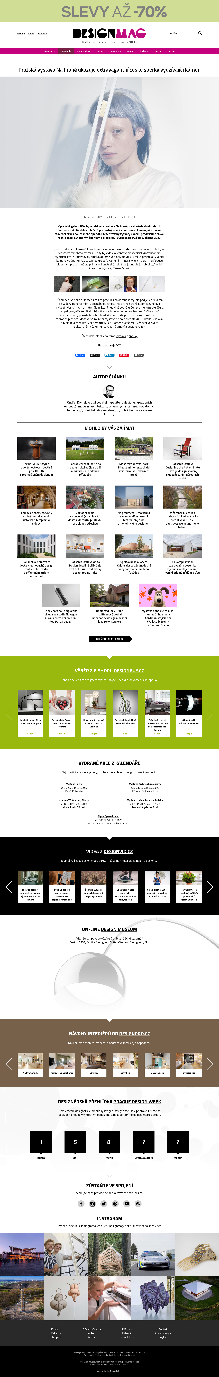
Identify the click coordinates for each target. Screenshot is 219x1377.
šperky (133, 336)
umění (172, 51)
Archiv (91, 1337)
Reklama (56, 1333)
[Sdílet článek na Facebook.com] (80, 354)
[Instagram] (92, 1203)
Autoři (91, 1333)
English (163, 1337)
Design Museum (119, 929)
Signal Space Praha (108, 816)
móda (130, 51)
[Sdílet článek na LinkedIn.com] (109, 354)
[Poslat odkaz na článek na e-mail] (139, 354)
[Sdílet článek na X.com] (95, 354)
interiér (101, 51)
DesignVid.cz (118, 851)
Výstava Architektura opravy (145, 784)
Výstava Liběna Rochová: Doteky (145, 800)
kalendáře (127, 762)
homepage (49, 51)
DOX (118, 345)
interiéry (42, 33)
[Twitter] (103, 1203)
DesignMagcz (117, 1225)
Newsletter (127, 1337)
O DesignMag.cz (92, 1329)
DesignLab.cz (116, 1371)
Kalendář (127, 1333)
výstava (121, 336)
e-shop (21, 33)
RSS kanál (127, 1329)
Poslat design (163, 1333)
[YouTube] (126, 1203)
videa (31, 33)
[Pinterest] (115, 1203)
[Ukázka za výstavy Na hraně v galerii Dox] (109, 142)
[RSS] (138, 1203)
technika (144, 51)
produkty (116, 51)
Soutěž (163, 1329)
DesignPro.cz (134, 1033)
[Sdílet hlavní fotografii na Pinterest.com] (124, 354)
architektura (84, 51)
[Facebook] (81, 1203)
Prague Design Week (137, 1101)
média (159, 51)
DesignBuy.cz (129, 670)
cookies (135, 1361)
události (66, 51)
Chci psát (56, 1337)
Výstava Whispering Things (74, 800)
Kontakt (56, 1329)
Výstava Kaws (74, 784)
